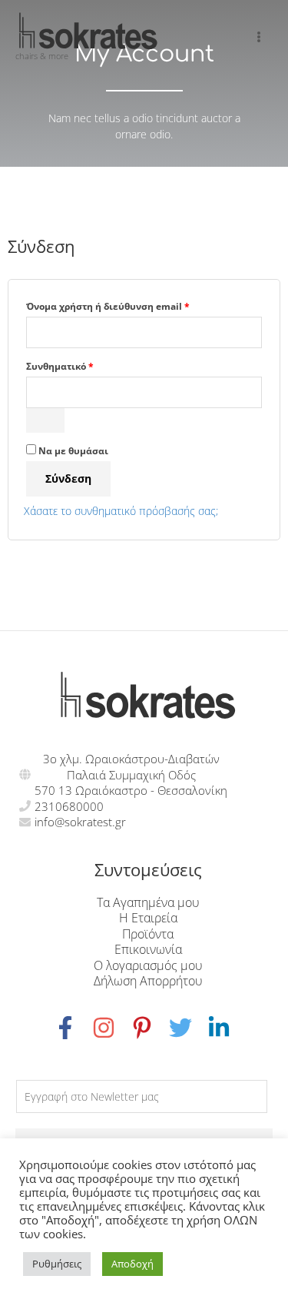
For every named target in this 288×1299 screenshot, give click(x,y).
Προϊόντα (148, 933)
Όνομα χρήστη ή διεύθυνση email (133, 305)
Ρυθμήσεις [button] (56, 1264)
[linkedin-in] (220, 1027)
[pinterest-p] (150, 1027)
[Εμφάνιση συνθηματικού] (45, 420)
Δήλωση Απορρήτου (148, 980)
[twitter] (188, 1027)
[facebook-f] (73, 1027)
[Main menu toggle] (259, 36)
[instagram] (111, 1027)
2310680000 (69, 806)
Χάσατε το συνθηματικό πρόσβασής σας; (121, 510)
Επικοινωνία (148, 949)
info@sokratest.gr (80, 821)
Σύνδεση (68, 478)
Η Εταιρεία (148, 917)
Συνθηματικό (85, 365)
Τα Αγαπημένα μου (148, 902)
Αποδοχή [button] (132, 1264)
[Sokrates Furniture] (88, 30)
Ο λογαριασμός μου (148, 965)
